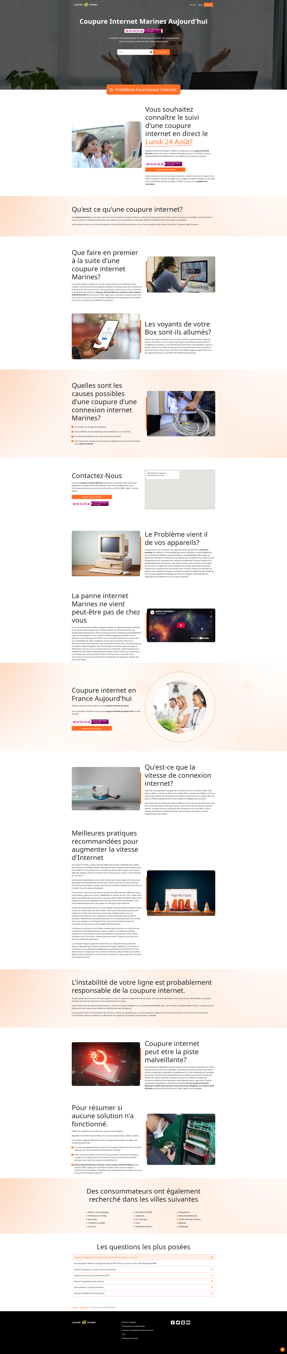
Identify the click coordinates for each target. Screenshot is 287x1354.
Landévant (139, 1216)
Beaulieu (182, 1223)
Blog (200, 5)
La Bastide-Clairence (143, 1226)
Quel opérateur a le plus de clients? (89, 1287)
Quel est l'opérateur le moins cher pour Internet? (95, 1269)
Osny (137, 1223)
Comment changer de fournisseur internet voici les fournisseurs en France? (106, 1257)
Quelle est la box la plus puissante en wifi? (92, 1275)
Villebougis (183, 1226)
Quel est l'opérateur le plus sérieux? (89, 1281)
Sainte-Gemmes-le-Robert (190, 1219)
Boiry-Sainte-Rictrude (188, 1216)
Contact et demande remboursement (137, 1330)
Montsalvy (92, 1219)
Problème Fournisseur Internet (146, 89)
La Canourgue (141, 1219)
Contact (208, 4)
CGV (123, 1334)
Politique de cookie (130, 1338)
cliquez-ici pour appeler (165, 169)
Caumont (92, 1226)
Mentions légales (129, 1322)
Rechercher (161, 52)
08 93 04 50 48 (142, 30)
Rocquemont (184, 1212)
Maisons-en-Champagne (98, 1212)
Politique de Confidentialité (133, 1326)
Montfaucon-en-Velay (97, 1216)
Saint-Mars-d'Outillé (143, 1212)
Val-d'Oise (84, 1307)
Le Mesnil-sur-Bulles (96, 1223)
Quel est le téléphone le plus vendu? (89, 1293)
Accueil (193, 5)
